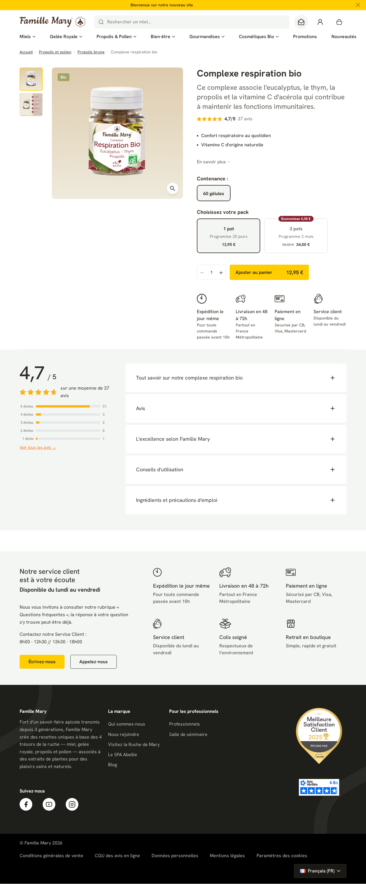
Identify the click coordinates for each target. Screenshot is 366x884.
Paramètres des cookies (281, 856)
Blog (112, 765)
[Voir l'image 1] (31, 79)
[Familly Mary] (52, 22)
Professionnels (184, 724)
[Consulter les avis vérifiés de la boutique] (319, 787)
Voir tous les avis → (38, 447)
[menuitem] (27, 36)
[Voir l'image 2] (31, 104)
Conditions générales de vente (51, 856)
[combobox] (192, 22)
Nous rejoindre (123, 734)
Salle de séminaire (188, 734)
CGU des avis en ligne (117, 856)
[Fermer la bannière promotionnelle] (357, 4)
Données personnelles (175, 856)
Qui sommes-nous (126, 724)
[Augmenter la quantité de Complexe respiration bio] (221, 272)
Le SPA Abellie (122, 755)
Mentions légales (227, 856)
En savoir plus (211, 162)
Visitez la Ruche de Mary (134, 744)
